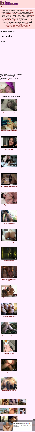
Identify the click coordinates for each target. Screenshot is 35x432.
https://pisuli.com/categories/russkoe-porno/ (17, 25)
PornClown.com (15, 21)
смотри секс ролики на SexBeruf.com (18, 13)
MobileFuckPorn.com (27, 10)
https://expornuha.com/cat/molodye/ (17, 26)
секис (32, 15)
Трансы (10, 80)
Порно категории (6, 7)
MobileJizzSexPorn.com (9, 19)
